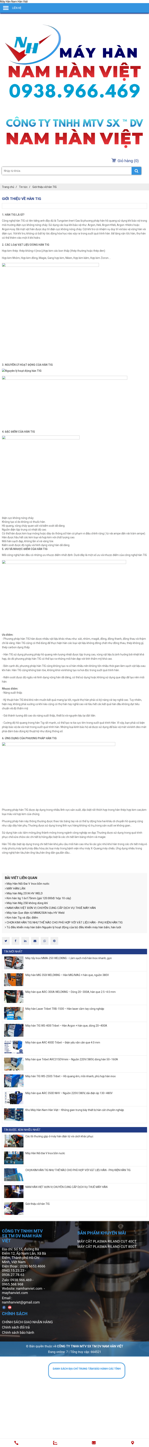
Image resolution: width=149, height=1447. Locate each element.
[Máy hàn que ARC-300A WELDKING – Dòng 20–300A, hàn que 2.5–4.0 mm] (13, 996)
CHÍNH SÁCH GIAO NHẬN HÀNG (27, 1322)
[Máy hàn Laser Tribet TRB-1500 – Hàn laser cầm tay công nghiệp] (13, 1013)
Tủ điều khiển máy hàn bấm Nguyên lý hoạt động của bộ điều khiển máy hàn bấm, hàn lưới (63, 927)
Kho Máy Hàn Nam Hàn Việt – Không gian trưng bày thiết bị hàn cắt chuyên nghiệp (74, 1110)
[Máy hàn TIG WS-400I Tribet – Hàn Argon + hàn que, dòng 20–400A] (13, 1030)
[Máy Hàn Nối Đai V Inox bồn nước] (13, 1157)
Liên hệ (16, 8)
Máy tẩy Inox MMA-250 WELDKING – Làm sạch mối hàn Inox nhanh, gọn (68, 958)
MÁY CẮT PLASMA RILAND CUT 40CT (107, 1241)
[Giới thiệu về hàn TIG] (13, 1208)
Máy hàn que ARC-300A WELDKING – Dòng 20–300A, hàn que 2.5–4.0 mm (70, 991)
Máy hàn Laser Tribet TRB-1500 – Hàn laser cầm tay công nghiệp (64, 1008)
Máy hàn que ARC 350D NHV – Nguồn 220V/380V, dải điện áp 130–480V (69, 1093)
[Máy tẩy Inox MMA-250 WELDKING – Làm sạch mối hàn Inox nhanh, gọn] (13, 962)
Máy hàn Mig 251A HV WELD (24, 893)
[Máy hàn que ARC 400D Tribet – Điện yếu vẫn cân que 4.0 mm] (13, 1047)
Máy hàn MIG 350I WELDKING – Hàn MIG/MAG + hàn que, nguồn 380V (67, 975)
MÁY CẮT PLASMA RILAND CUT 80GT (107, 1247)
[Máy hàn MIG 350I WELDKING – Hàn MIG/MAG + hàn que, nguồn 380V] (13, 979)
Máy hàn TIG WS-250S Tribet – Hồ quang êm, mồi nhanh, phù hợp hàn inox (70, 1076)
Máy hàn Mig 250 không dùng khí (27, 903)
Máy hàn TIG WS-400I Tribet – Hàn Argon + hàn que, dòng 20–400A (66, 1025)
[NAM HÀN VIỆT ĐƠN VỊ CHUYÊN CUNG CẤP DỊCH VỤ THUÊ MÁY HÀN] (13, 1191)
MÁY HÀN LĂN (15, 888)
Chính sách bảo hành (18, 1332)
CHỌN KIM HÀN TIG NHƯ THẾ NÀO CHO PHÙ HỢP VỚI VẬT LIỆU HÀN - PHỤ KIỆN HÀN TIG (64, 922)
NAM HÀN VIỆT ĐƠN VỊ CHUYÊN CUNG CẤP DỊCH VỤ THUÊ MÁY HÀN (51, 908)
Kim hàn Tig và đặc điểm (22, 917)
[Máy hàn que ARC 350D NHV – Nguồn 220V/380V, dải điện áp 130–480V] (13, 1097)
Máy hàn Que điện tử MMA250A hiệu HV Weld (35, 913)
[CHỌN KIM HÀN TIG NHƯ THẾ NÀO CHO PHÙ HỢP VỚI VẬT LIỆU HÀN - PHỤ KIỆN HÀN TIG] (13, 1174)
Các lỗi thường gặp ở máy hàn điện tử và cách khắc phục (59, 1136)
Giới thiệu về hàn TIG (37, 1203)
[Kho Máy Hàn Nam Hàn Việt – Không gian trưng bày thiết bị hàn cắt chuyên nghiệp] (13, 1114)
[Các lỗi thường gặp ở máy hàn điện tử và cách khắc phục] (13, 1141)
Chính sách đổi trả (16, 1327)
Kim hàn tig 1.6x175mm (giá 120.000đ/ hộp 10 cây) (38, 898)
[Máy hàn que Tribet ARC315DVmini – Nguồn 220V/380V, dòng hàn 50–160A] (13, 1064)
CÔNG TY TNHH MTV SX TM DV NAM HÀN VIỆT (90, 1346)
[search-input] (71, 171)
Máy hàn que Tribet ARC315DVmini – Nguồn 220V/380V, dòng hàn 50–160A (71, 1059)
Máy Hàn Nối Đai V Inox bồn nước (27, 883)
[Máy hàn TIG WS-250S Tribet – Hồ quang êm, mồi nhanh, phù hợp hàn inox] (13, 1080)
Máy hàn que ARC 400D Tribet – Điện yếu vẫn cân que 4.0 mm (62, 1042)
